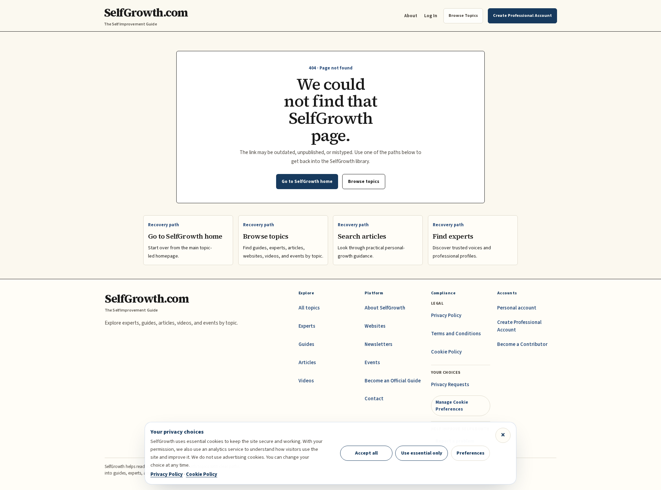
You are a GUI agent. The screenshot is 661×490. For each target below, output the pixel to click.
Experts (306, 326)
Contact (374, 398)
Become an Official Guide (393, 380)
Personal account (516, 308)
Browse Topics (463, 15)
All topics (309, 308)
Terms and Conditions (456, 333)
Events (372, 362)
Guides (306, 344)
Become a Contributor (522, 344)
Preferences (470, 453)
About (410, 15)
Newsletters (378, 344)
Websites (375, 326)
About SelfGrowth (385, 308)
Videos (306, 380)
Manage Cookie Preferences (452, 405)
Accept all (366, 453)
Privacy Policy (446, 315)
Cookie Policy (446, 352)
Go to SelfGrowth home (307, 181)
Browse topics (363, 181)
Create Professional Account (519, 326)
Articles (307, 362)
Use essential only (421, 453)
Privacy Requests (450, 384)
